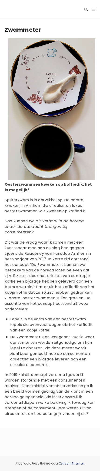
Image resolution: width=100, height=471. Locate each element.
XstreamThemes (71, 463)
